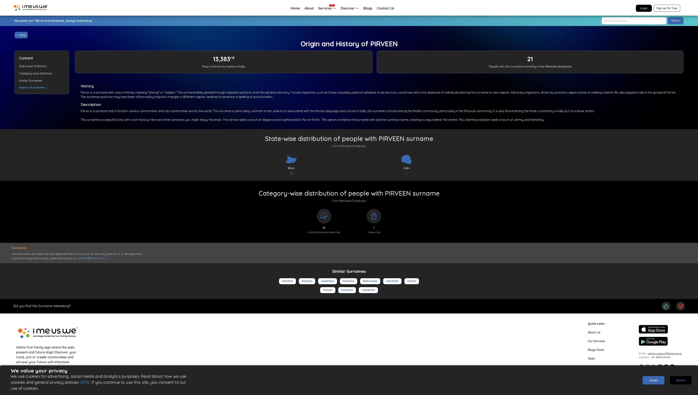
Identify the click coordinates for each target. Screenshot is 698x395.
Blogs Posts (596, 350)
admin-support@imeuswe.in (665, 353)
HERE (85, 382)
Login (643, 8)
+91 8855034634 (661, 357)
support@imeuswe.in (91, 258)
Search (675, 20)
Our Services (596, 341)
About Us (594, 332)
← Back (21, 35)
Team (591, 358)
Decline (681, 380)
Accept (653, 380)
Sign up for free (666, 8)
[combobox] (634, 21)
